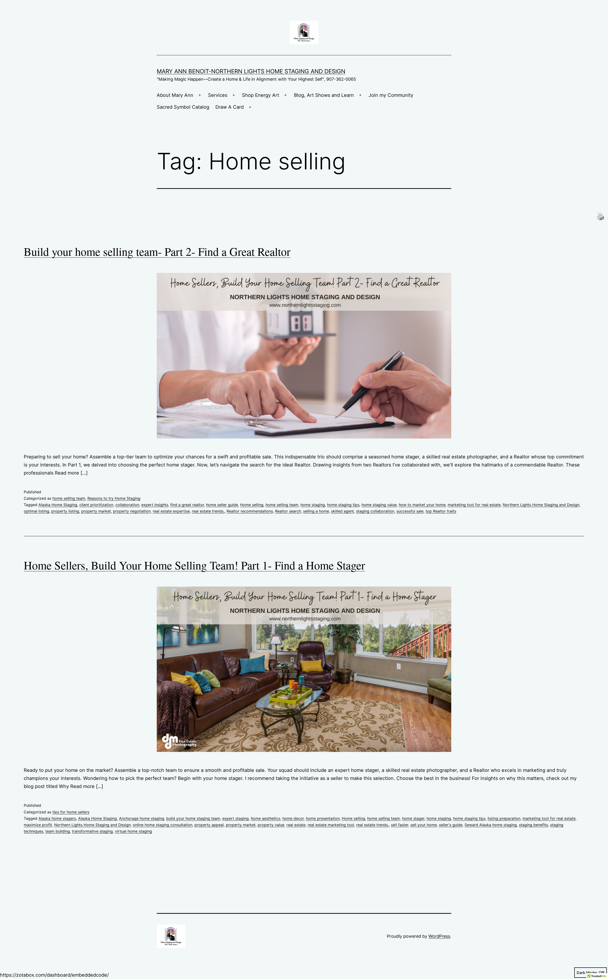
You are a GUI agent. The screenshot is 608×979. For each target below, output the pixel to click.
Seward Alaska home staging (491, 824)
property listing (65, 511)
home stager (413, 818)
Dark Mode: (587, 972)
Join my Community (391, 95)
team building (57, 831)
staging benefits (533, 824)
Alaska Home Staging (57, 504)
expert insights (154, 504)
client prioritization (96, 504)
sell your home (423, 824)
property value (271, 824)
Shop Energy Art (260, 95)
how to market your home (422, 504)
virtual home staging (133, 831)
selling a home (316, 511)
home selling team (68, 498)
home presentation (323, 818)
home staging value (379, 504)
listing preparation (504, 818)
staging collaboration (375, 511)
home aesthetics (265, 818)
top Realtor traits (441, 511)
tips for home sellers (70, 812)
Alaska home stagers (57, 818)
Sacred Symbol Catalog (183, 107)
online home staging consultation (162, 824)
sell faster (399, 824)
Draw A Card (229, 107)
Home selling (251, 504)
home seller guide (222, 504)
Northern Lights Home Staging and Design (541, 504)
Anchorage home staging (141, 818)
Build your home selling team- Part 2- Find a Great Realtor (157, 251)
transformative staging (92, 831)
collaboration (127, 504)
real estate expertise (171, 511)
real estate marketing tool (331, 824)
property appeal (209, 824)
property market (96, 511)
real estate (295, 824)
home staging (312, 504)
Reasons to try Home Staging (113, 498)
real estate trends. (208, 511)
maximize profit (38, 824)
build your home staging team (193, 818)
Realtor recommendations (250, 511)
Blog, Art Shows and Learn (324, 95)
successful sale (409, 511)
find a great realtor (187, 504)
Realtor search (288, 511)
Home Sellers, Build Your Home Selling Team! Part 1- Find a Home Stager (194, 565)
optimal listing (36, 511)
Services (217, 95)
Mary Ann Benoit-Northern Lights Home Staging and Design (251, 71)
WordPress (439, 936)
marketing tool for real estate (474, 504)
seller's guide (450, 824)
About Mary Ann (175, 95)
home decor (293, 818)
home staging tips (343, 504)
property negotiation (132, 511)
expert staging (235, 818)
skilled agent (342, 511)
